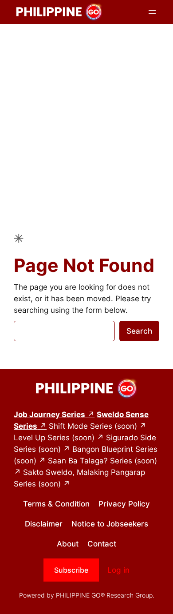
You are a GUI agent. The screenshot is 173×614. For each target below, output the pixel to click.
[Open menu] (152, 12)
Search (139, 331)
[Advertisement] (86, 119)
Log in (118, 570)
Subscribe (71, 570)
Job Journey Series (49, 414)
